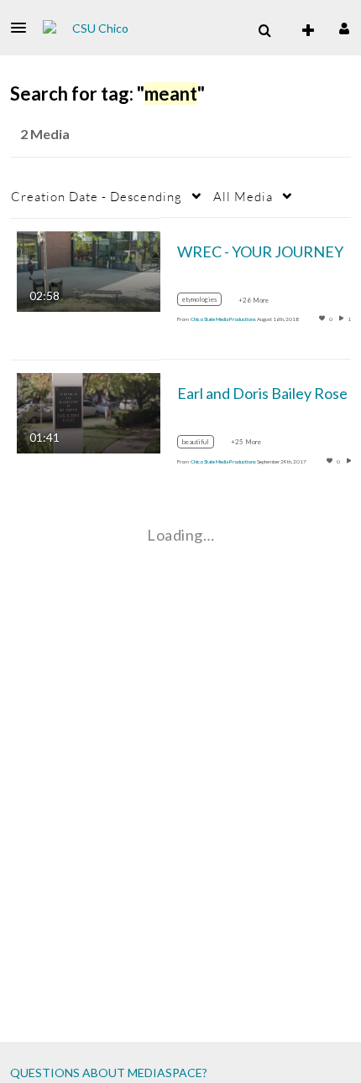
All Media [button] (243, 196)
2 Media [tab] (45, 134)
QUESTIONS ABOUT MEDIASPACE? (108, 1072)
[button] (23, 27)
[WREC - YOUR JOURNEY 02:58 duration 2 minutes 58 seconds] (88, 269)
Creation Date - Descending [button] (96, 196)
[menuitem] (264, 31)
